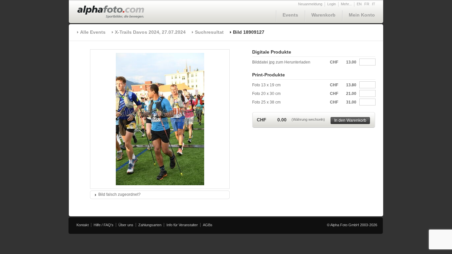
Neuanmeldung (310, 4)
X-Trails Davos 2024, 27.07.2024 (150, 32)
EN (359, 4)
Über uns (125, 225)
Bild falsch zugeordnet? (119, 194)
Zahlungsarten (149, 225)
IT (373, 4)
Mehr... (346, 4)
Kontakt (82, 225)
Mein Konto (362, 15)
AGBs (207, 225)
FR (366, 4)
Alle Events (93, 32)
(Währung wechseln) (308, 119)
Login (331, 4)
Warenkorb (323, 15)
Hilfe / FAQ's (103, 225)
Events (290, 15)
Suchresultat (209, 32)
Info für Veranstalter (182, 225)
